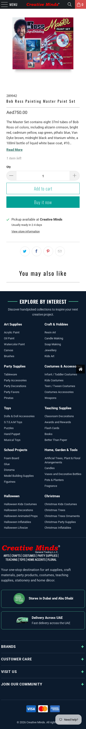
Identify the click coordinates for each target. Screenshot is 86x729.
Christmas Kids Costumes (61, 504)
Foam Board (11, 458)
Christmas (52, 496)
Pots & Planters (54, 480)
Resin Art (50, 332)
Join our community (21, 684)
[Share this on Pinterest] (48, 251)
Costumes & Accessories (63, 366)
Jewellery (50, 350)
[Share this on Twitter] (25, 251)
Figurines (9, 481)
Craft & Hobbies (56, 324)
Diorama (9, 469)
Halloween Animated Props (21, 516)
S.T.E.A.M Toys (13, 422)
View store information (25, 231)
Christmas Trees (55, 510)
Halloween (11, 496)
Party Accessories (15, 380)
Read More (14, 150)
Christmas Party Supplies (60, 522)
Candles (50, 468)
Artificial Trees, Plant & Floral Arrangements (62, 460)
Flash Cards (52, 428)
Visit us (9, 672)
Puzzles (9, 428)
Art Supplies (13, 324)
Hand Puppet (12, 434)
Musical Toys (12, 440)
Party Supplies (15, 366)
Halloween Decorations (18, 510)
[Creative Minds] (43, 4)
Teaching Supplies (58, 408)
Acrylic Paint (11, 332)
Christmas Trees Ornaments (62, 516)
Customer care (16, 659)
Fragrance (51, 486)
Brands (8, 647)
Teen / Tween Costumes (60, 386)
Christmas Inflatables (58, 527)
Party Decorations (15, 386)
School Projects (15, 450)
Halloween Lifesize (16, 527)
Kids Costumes (54, 380)
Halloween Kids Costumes (20, 504)
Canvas (8, 350)
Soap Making (53, 344)
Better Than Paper (56, 440)
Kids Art (49, 356)
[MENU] (2, 4)
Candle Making (54, 338)
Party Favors (11, 392)
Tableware (10, 374)
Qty (8, 166)
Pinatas (8, 398)
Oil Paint (9, 338)
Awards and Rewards (58, 422)
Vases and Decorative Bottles (63, 474)
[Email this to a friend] (60, 251)
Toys (7, 408)
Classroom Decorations (59, 416)
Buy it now (43, 202)
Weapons (50, 398)
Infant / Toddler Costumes (61, 374)
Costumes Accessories (59, 392)
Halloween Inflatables (17, 522)
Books (48, 434)
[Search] (69, 4)
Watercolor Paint (14, 344)
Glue (7, 464)
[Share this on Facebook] (36, 251)
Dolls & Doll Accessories (19, 416)
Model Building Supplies (19, 475)
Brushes (9, 356)
